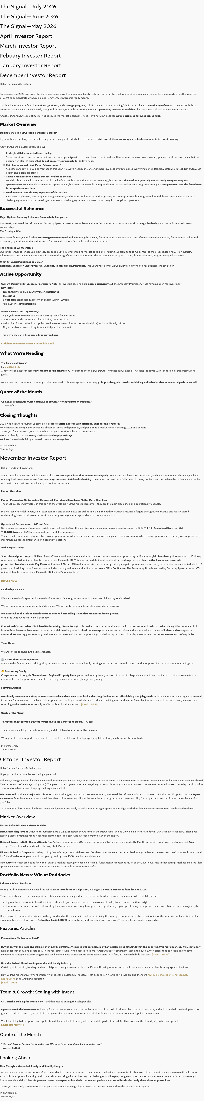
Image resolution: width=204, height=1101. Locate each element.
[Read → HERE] (89, 704)
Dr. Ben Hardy (12, 366)
